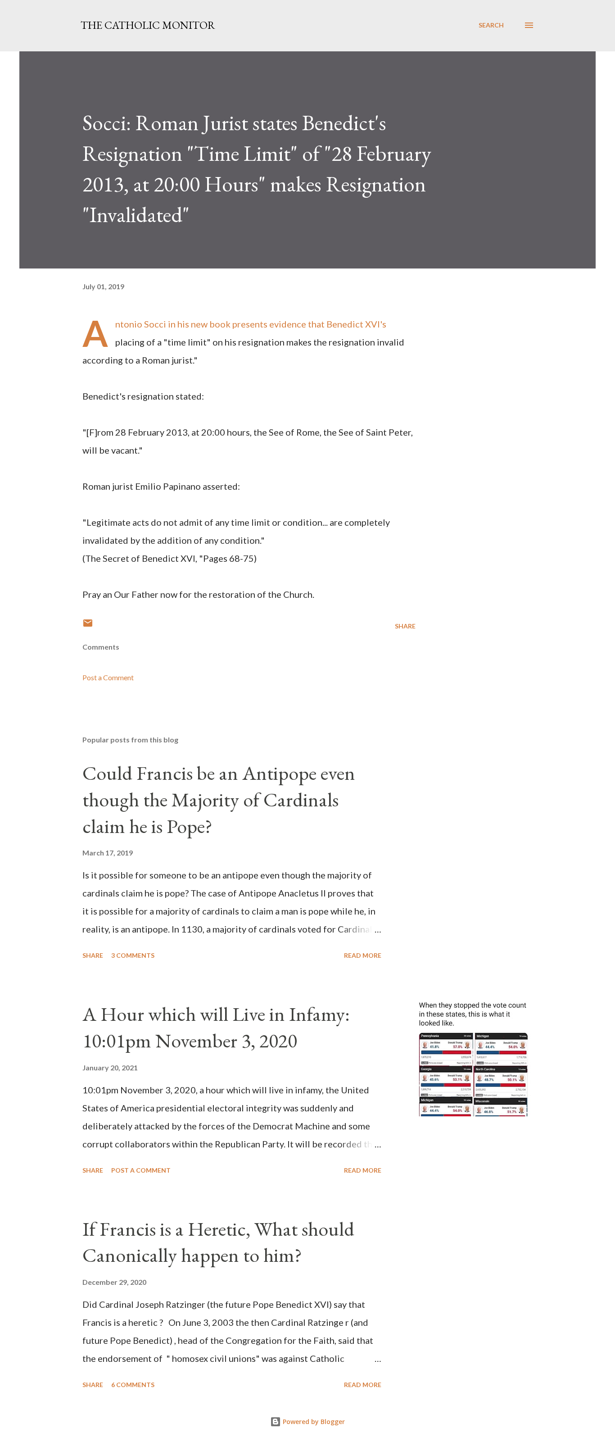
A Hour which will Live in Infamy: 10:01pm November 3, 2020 (216, 1027)
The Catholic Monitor (148, 25)
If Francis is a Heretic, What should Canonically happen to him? (218, 1242)
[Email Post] (87, 626)
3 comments (132, 955)
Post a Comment (108, 677)
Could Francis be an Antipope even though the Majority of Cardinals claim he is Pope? (218, 799)
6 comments (132, 1384)
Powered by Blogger (313, 1421)
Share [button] (405, 626)
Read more (362, 955)
